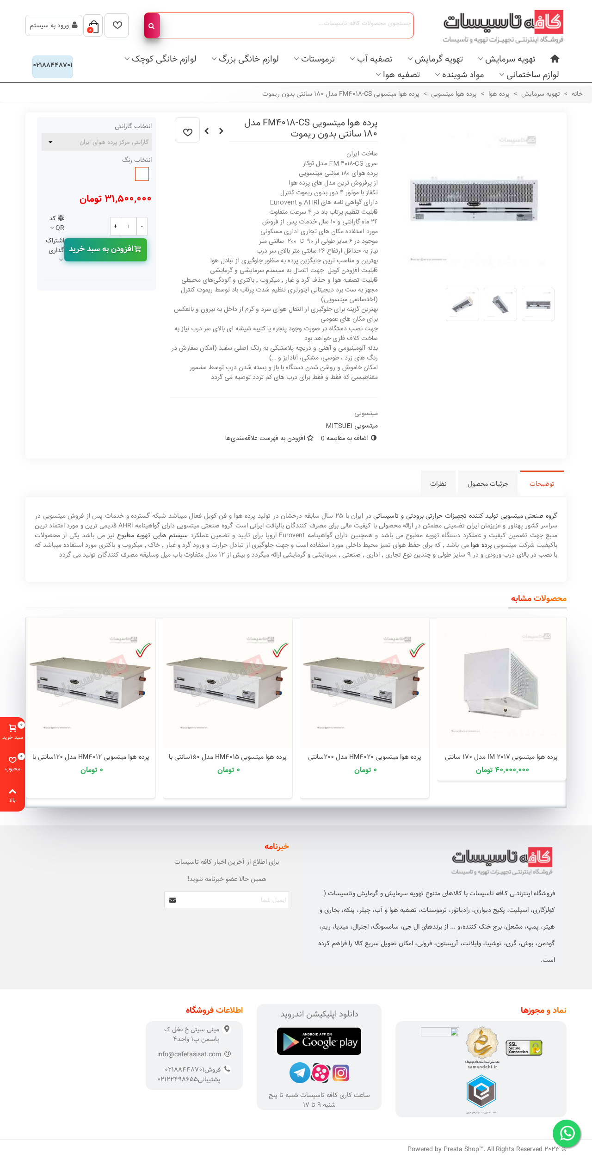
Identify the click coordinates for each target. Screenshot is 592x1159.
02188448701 (53, 65)
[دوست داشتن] (187, 130)
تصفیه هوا (401, 75)
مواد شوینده (463, 75)
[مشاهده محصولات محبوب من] (117, 25)
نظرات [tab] (438, 484)
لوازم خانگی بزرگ (249, 59)
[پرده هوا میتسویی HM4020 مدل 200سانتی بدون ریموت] (364, 683)
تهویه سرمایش (510, 59)
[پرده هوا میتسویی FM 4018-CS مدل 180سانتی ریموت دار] (221, 131)
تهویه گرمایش (439, 59)
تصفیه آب (375, 59)
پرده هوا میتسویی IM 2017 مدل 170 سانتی (501, 757)
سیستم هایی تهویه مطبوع (152, 535)
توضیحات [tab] (542, 484)
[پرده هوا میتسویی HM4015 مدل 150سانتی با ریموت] (227, 683)
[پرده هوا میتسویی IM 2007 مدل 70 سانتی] (207, 131)
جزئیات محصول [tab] (488, 484)
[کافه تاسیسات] (497, 25)
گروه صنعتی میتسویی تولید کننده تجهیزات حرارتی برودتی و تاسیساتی (465, 515)
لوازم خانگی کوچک (164, 59)
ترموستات (318, 59)
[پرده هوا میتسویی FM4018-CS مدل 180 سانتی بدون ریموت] (473, 275)
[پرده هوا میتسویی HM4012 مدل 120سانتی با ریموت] (90, 683)
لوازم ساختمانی (532, 75)
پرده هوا (481, 545)
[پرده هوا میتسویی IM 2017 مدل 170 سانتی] (501, 683)
